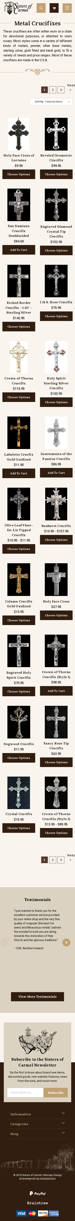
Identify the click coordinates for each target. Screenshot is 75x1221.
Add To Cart (18, 250)
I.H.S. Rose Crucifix (56, 302)
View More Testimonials (37, 996)
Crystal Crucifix (18, 814)
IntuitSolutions (48, 1178)
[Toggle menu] (67, 8)
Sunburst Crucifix (56, 526)
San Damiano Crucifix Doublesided (19, 231)
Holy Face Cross (56, 601)
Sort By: (39, 101)
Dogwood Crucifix (19, 744)
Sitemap (47, 1175)
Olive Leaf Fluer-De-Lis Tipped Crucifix (19, 530)
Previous (4, 942)
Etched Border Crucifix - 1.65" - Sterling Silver (18, 307)
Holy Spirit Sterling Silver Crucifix (56, 383)
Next (70, 85)
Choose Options (18, 174)
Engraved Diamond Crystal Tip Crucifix (56, 231)
